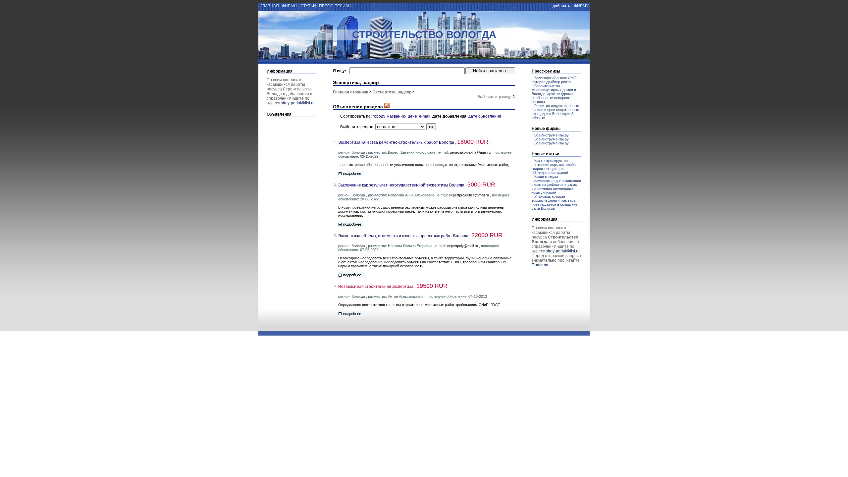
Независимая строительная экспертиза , (393, 286)
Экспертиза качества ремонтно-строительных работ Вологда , (413, 142)
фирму (581, 6)
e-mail (424, 116)
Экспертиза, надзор (392, 92)
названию (396, 116)
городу (379, 116)
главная (269, 6)
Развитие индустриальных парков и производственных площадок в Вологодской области (555, 112)
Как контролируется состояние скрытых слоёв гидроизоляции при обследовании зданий (554, 167)
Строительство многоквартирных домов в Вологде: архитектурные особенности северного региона (554, 94)
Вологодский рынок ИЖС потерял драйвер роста (554, 80)
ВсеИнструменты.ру (551, 135)
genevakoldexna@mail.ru (470, 152)
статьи (308, 6)
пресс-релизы (335, 6)
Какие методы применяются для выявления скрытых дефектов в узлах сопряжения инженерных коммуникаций (556, 184)
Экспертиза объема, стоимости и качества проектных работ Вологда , (420, 236)
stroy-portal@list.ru (298, 103)
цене (412, 116)
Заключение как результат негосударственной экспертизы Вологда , (416, 185)
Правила (540, 265)
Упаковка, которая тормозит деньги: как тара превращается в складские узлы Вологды (554, 202)
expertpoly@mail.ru (462, 246)
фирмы (289, 6)
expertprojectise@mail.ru (469, 195)
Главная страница (350, 92)
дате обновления (484, 116)
